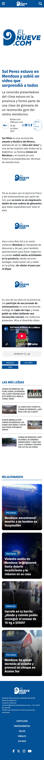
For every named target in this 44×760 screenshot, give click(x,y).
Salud (22, 731)
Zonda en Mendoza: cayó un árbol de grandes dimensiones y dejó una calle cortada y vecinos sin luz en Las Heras (30, 442)
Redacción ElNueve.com (16, 120)
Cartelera (22, 721)
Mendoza (10, 363)
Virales (22, 736)
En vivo (22, 741)
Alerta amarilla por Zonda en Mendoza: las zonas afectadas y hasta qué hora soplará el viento (14, 425)
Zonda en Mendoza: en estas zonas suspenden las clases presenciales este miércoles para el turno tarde (13, 394)
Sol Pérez (28, 363)
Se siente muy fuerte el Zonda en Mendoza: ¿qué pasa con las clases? (30, 409)
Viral (10, 367)
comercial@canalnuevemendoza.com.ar (16, 705)
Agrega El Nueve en (36, 125)
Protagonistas (22, 726)
